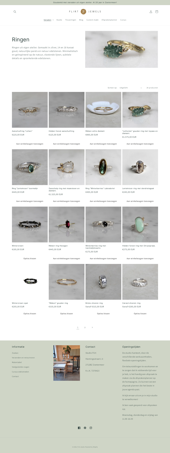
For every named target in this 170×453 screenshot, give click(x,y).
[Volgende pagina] (92, 327)
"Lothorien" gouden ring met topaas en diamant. (140, 132)
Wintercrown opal (20, 303)
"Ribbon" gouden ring (58, 303)
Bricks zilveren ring (94, 303)
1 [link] (77, 327)
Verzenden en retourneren (23, 357)
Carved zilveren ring (131, 303)
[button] (15, 12)
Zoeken (15, 353)
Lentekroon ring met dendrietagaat (138, 188)
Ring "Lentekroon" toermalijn (25, 188)
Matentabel (17, 362)
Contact (15, 376)
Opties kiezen (30, 258)
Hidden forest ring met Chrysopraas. (139, 246)
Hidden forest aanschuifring (61, 131)
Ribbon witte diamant (95, 131)
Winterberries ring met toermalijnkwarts (96, 247)
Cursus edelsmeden (20, 372)
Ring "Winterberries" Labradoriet (100, 188)
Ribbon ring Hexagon (58, 246)
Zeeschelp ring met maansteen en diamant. (64, 189)
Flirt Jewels (81, 447)
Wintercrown (18, 246)
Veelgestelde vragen (20, 367)
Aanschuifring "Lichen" (22, 131)
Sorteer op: (112, 87)
